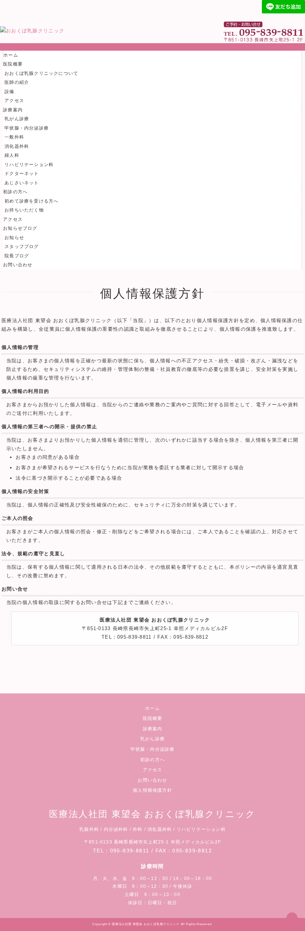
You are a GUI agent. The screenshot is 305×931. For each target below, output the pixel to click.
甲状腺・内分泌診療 (26, 128)
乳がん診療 (16, 118)
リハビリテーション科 (29, 164)
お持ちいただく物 (24, 210)
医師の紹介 (16, 82)
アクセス (14, 100)
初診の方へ (15, 191)
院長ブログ (16, 255)
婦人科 (11, 155)
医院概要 (13, 64)
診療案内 (13, 109)
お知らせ (14, 237)
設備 (9, 91)
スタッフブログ (21, 246)
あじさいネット (21, 182)
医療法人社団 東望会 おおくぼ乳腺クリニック (146, 924)
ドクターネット (21, 173)
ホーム (10, 55)
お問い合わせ (17, 264)
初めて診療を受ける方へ (31, 201)
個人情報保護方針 (152, 790)
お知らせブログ (20, 228)
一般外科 (14, 137)
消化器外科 (16, 146)
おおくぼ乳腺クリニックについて (41, 73)
